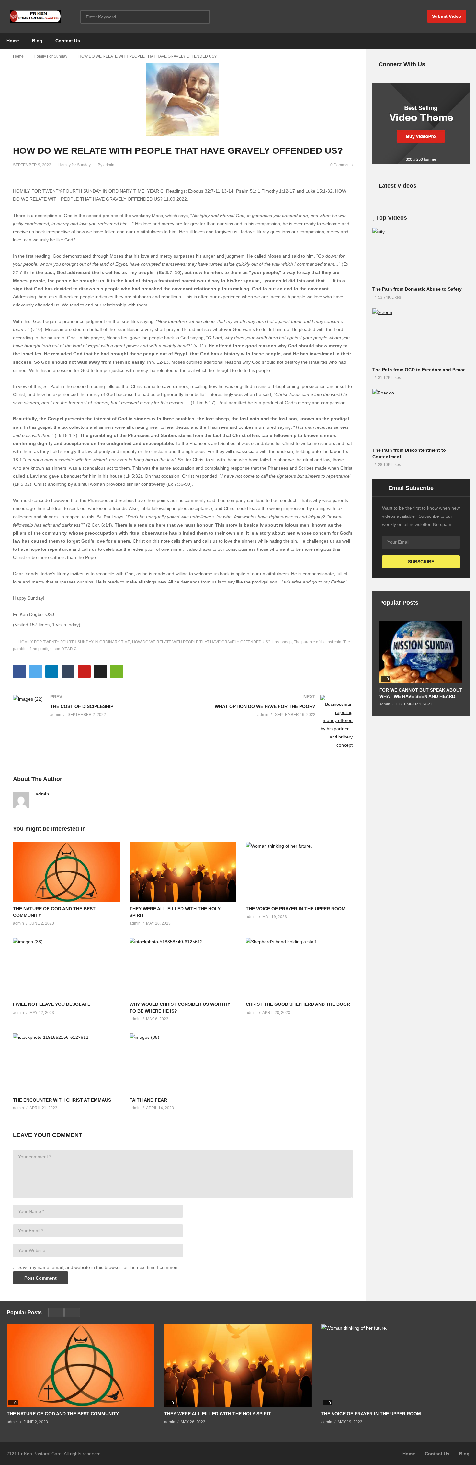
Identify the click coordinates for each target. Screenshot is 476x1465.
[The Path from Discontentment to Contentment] (421, 416)
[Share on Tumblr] (68, 671)
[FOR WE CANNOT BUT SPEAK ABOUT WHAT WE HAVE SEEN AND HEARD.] (420, 652)
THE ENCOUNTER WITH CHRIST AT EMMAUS (62, 1100)
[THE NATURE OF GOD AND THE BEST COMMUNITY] (80, 1365)
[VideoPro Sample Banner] (421, 162)
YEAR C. (70, 649)
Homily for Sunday (74, 165)
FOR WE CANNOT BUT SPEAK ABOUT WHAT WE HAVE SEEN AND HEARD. (420, 693)
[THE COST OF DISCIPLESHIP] (94, 707)
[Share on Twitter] (35, 671)
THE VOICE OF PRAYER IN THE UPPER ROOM (296, 908)
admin (42, 793)
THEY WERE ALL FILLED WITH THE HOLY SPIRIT (217, 1413)
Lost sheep (282, 642)
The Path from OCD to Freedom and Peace (419, 369)
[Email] (70, 803)
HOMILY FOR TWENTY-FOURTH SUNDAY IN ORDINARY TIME (74, 642)
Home (12, 40)
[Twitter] (48, 803)
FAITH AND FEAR (148, 1100)
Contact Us (67, 40)
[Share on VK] (100, 671)
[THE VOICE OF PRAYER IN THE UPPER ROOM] (395, 1365)
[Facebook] (37, 803)
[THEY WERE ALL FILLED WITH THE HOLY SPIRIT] (238, 1365)
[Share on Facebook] (19, 671)
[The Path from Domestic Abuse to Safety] (421, 255)
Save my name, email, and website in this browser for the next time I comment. (99, 1267)
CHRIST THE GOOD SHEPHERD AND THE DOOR (298, 1004)
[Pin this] (84, 671)
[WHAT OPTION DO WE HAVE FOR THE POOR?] (271, 722)
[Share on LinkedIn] (51, 671)
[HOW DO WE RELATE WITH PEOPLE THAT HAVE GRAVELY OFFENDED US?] (66, 872)
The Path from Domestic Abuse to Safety (417, 289)
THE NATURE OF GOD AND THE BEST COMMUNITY (63, 1413)
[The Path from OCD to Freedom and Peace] (421, 335)
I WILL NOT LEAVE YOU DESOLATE (51, 1004)
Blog (37, 40)
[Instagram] (59, 803)
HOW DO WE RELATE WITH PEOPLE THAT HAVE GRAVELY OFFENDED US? (201, 642)
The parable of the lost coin (317, 642)
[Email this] (116, 671)
